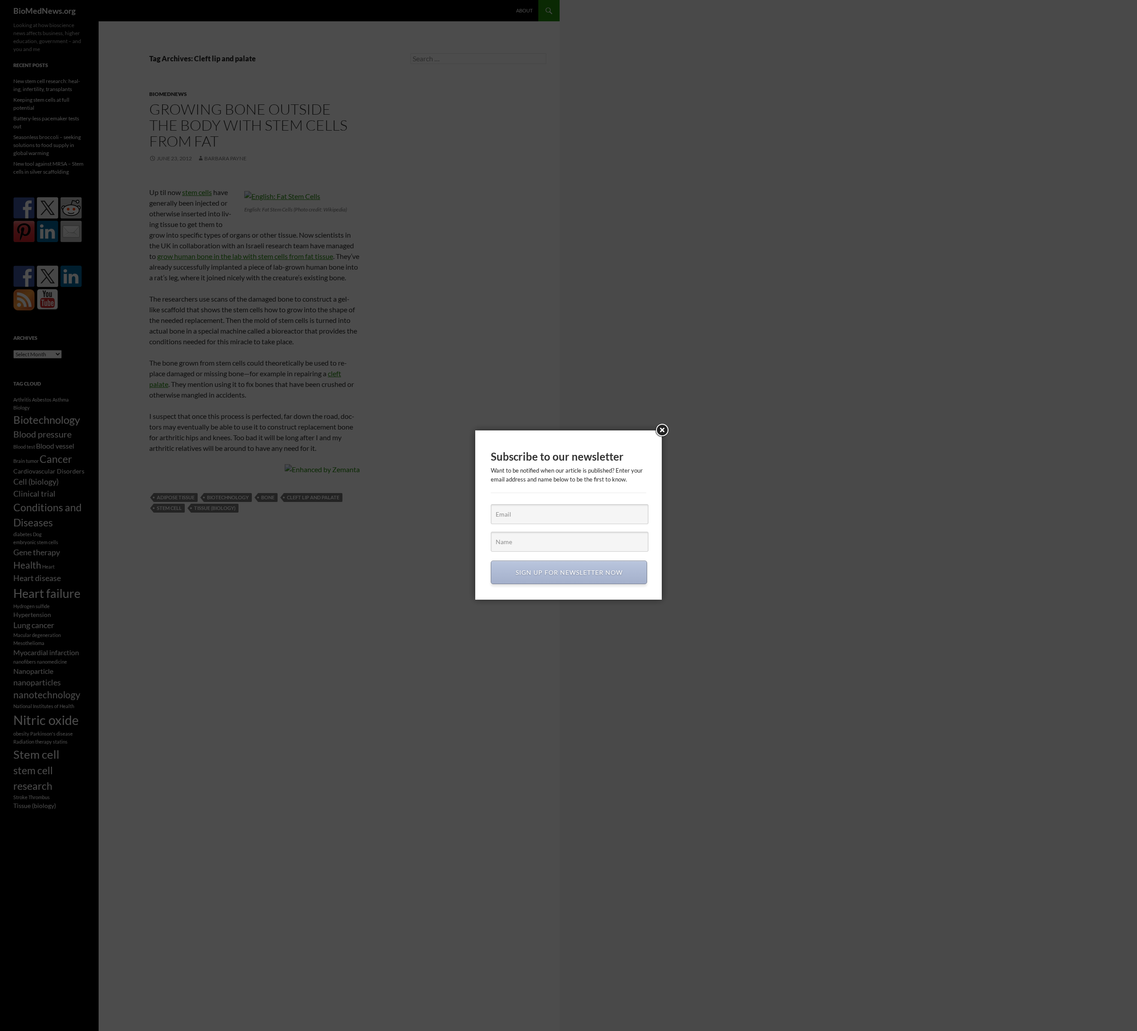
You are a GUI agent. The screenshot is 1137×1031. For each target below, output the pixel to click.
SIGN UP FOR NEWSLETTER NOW (569, 572)
